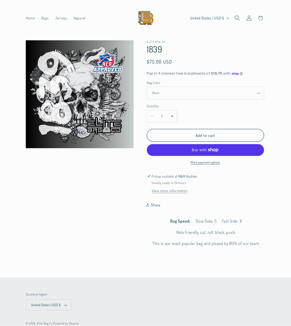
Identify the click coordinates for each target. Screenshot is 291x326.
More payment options (205, 162)
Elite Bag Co (44, 323)
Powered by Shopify (66, 323)
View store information (170, 190)
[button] (237, 18)
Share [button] (155, 205)
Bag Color (153, 82)
